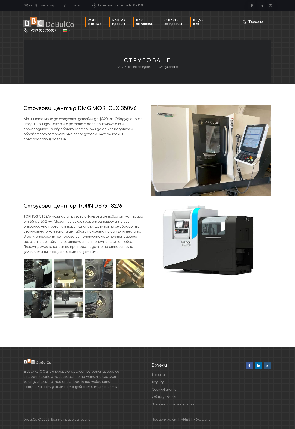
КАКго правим (144, 22)
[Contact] (27, 30)
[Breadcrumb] (118, 67)
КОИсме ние (94, 22)
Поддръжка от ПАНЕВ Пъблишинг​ (180, 419)
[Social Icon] (251, 5)
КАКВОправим (118, 22)
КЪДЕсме (198, 22)
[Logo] (48, 22)
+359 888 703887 (43, 30)
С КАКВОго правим (173, 22)
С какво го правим (139, 67)
